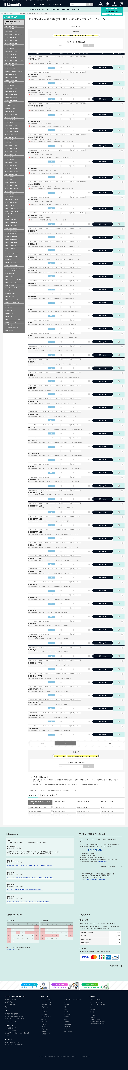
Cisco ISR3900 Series (11, 91)
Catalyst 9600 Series (59, 811)
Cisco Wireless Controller (12, 265)
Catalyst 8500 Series (107, 801)
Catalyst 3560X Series (11, 148)
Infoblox (67, 1017)
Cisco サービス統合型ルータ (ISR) (62, 819)
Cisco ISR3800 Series (11, 89)
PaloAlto (67, 1012)
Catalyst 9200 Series (59, 807)
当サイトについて (10, 1000)
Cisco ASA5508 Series (11, 231)
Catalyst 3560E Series (11, 154)
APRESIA (44, 1022)
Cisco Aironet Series (10, 262)
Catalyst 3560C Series (11, 157)
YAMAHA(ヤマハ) (46, 1004)
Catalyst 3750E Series (11, 174)
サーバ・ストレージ (96, 1002)
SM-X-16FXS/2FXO (35, 702)
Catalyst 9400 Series (107, 807)
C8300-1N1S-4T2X (35, 106)
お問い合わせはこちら (12, 949)
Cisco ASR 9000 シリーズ (11, 211)
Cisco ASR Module (10, 214)
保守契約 (93, 1017)
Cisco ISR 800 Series (83, 819)
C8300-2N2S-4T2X (35, 137)
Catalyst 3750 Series (11, 165)
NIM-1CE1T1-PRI (35, 545)
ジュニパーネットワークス (72, 1000)
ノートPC (93, 1009)
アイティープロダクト (6, 13)
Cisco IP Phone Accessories (13, 279)
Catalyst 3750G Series (11, 177)
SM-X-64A (32, 388)
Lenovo (66, 1004)
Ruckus (43, 1026)
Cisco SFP (7, 305)
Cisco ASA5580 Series (11, 245)
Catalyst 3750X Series (11, 168)
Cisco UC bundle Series (11, 288)
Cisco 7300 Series (10, 108)
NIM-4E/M (32, 650)
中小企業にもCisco (11, 1030)
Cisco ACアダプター (10, 316)
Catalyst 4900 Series (11, 194)
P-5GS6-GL (32, 466)
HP (65, 1002)
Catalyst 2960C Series (11, 126)
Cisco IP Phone (9, 276)
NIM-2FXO (32, 610)
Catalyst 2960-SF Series (12, 131)
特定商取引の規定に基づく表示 (98, 1021)
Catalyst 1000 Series (83, 811)
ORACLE (44, 1012)
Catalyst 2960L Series (11, 140)
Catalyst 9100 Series (83, 815)
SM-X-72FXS (33, 728)
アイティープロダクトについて (38, 9)
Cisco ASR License (10, 248)
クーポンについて (10, 1021)
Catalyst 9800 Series (107, 815)
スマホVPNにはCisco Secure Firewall (17, 1033)
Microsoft (44, 1014)
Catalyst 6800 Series (11, 202)
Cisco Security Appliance (12, 254)
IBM (65, 1007)
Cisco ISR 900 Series (10, 103)
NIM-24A (31, 375)
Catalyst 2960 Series (11, 114)
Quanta (43, 1024)
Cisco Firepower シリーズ (12, 256)
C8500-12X (32, 168)
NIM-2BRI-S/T (34, 401)
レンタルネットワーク (12, 1042)
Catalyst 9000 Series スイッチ (37, 807)
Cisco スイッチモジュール (12, 302)
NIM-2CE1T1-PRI (35, 558)
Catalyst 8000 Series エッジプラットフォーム (39, 802)
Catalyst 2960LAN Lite (11, 117)
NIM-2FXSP (32, 584)
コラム (79, 9)
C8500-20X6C (33, 199)
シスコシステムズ (17, 13)
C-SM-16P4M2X (34, 270)
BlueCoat (44, 1029)
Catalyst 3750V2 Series (11, 171)
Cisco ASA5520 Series (11, 236)
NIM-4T (31, 335)
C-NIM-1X (32, 296)
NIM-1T (31, 309)
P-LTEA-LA (32, 440)
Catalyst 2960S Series (11, 123)
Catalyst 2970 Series (11, 143)
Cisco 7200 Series (10, 106)
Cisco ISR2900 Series (11, 86)
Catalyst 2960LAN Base (11, 120)
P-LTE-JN (32, 427)
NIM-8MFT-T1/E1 (35, 532)
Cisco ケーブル (9, 308)
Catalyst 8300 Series (83, 801)
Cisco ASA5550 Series (11, 242)
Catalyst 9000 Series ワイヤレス (62, 815)
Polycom (67, 1026)
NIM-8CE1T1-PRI (35, 571)
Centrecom (68, 1031)
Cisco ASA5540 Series (11, 239)
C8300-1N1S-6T (34, 90)
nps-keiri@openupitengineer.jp (95, 879)
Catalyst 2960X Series (11, 134)
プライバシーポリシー (96, 1019)
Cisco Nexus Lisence (10, 251)
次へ (109, 743)
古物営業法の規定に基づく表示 (98, 1023)
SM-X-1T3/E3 (33, 348)
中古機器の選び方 (10, 1028)
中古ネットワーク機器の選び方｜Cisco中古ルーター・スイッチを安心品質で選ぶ (29, 866)
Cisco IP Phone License (11, 282)
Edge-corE (67, 1024)
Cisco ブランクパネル (10, 322)
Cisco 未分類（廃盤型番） (12, 328)
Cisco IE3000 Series (10, 182)
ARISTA (43, 1019)
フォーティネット (47, 1002)
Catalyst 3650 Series (11, 162)
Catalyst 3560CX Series (11, 160)
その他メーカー (46, 1034)
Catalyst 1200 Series (107, 811)
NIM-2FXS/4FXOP (35, 636)
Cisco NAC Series (9, 291)
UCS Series (8, 259)
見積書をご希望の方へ (12, 1014)
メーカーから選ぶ (39, 4)
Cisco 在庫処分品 (9, 330)
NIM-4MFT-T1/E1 (35, 519)
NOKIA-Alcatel (46, 1017)
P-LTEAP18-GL (34, 453)
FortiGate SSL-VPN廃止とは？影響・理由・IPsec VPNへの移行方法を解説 (28, 902)
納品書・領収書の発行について (15, 1016)
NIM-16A (31, 362)
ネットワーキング (95, 1000)
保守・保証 (65, 9)
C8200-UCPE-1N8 (35, 215)
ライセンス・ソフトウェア (98, 1004)
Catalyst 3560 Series (11, 145)
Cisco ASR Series (9, 205)
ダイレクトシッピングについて (15, 1019)
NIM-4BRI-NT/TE (35, 676)
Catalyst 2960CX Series (11, 137)
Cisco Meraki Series (10, 271)
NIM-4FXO (32, 623)
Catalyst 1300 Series (35, 815)
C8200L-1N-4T (34, 59)
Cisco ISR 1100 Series (11, 100)
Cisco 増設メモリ (9, 313)
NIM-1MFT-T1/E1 (35, 492)
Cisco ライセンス (9, 296)
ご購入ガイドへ (115, 966)
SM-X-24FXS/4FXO (35, 715)
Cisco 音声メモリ (9, 285)
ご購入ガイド (55, 9)
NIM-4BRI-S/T (34, 414)
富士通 (43, 1031)
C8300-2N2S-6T (34, 121)
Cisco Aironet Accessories (12, 268)
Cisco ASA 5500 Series (11, 219)
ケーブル (92, 1007)
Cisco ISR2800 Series (11, 83)
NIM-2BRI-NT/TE (35, 663)
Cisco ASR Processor (11, 217)
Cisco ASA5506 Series (11, 228)
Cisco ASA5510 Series (11, 234)
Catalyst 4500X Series (11, 191)
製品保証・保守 (10, 1004)
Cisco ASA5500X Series (11, 222)
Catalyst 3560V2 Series (11, 151)
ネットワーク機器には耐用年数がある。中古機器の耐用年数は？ (25, 890)
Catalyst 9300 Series (83, 807)
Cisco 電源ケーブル (10, 311)
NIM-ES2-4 (32, 231)
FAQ (73, 9)
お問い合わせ (102, 68)
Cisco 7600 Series (10, 111)
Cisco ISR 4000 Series (11, 94)
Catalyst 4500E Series (11, 185)
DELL (66, 1009)
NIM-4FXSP (32, 597)
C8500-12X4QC (34, 184)
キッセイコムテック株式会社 (14, 1045)
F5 (42, 1009)
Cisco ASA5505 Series (11, 225)
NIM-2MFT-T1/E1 (35, 506)
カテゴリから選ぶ (54, 4)
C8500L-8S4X (33, 152)
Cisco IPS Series (9, 274)
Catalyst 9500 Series (35, 811)
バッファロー (45, 1007)
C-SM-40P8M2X (34, 283)
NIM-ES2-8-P (33, 257)
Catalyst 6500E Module (11, 199)
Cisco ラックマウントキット (12, 319)
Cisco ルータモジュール (11, 299)
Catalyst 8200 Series (59, 801)
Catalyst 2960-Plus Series (12, 128)
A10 (65, 1019)
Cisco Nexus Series (34, 819)
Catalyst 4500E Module (11, 188)
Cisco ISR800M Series (11, 97)
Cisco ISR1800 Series (107, 819)
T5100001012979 (102, 862)
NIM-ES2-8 (32, 244)
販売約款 (93, 1015)
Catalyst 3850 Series (11, 180)
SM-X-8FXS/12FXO (35, 689)
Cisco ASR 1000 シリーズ (11, 208)
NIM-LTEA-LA (33, 479)
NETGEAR (67, 1014)
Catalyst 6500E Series (11, 197)
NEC (65, 1029)
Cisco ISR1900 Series (11, 80)
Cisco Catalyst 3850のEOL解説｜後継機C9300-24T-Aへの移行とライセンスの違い (30, 878)
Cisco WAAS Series (10, 293)
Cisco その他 (8, 325)
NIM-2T (31, 322)
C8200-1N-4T (33, 74)
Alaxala (66, 1022)
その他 (92, 1012)
